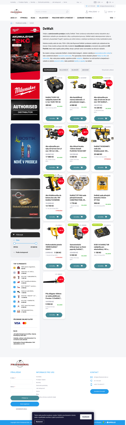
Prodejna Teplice (23, 2)
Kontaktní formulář (99, 391)
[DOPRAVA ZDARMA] (78, 85)
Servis (65, 2)
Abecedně (85, 70)
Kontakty (13, 2)
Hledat (67, 11)
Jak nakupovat (56, 2)
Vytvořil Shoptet (96, 422)
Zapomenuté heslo (21, 409)
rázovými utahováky (64, 56)
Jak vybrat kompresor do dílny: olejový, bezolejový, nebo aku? (24, 334)
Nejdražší (75, 70)
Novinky (33, 2)
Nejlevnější (64, 70)
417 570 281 (97, 381)
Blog (37, 394)
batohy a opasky (79, 61)
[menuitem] (14, 18)
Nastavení (39, 422)
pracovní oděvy (59, 61)
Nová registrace (24, 404)
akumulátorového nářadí (103, 53)
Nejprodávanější (50, 70)
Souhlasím (85, 417)
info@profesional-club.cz (101, 377)
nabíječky (79, 58)
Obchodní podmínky (43, 2)
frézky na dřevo (102, 56)
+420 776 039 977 (99, 384)
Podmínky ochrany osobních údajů (46, 397)
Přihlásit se (25, 398)
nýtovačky (46, 58)
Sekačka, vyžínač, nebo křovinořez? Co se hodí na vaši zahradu (24, 338)
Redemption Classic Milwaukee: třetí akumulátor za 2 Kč (24, 343)
